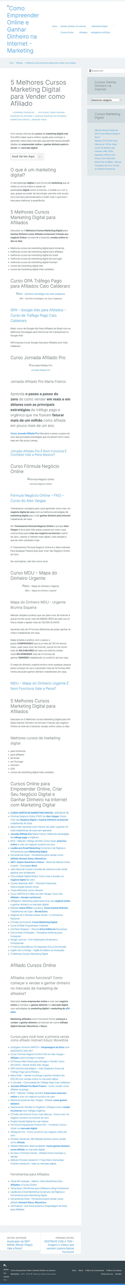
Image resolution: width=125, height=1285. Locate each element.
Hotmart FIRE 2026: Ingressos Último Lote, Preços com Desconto (105, 155)
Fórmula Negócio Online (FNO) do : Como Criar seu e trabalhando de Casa (39, 820)
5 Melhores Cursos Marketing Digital (29, 954)
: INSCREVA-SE (39, 812)
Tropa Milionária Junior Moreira (26, 890)
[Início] (7, 1272)
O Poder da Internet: (33, 922)
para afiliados (17, 1209)
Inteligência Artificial (100, 32)
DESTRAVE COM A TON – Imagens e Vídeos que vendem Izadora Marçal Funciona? (59, 1245)
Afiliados (83, 32)
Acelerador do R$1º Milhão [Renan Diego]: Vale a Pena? (20, 1243)
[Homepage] (24, 29)
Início (54, 26)
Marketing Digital (20, 120)
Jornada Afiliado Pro (40, 370)
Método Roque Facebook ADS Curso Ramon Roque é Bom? (107, 133)
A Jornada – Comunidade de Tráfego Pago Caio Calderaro (40, 1082)
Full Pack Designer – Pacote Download (38, 929)
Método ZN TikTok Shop (106, 140)
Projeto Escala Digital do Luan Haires (29, 1121)
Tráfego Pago (38, 120)
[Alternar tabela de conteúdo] (39, 157)
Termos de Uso (107, 1274)
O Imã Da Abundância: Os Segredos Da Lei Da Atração (38, 946)
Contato (118, 1274)
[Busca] (115, 24)
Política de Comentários (94, 1270)
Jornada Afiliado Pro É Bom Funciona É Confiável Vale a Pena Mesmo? (38, 452)
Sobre (80, 1270)
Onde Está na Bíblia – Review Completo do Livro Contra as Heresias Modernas (108, 165)
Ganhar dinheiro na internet (51, 116)
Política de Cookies (113, 1270)
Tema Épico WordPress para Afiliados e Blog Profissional (39, 1188)
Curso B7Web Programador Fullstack (29, 925)
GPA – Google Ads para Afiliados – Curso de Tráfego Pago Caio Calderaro (38, 315)
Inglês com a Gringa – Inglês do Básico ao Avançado (37, 950)
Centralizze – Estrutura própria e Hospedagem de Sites (38, 1206)
